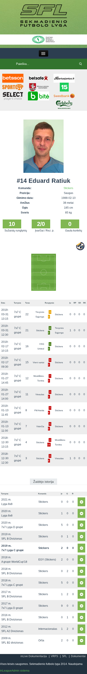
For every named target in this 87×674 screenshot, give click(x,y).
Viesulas (39, 394)
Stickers (68, 188)
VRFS (54, 656)
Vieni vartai (38, 362)
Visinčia (40, 426)
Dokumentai (78, 656)
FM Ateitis (39, 410)
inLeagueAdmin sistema (14, 670)
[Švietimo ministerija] (43, 39)
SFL (64, 656)
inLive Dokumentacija (34, 656)
